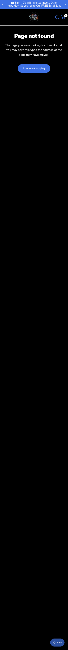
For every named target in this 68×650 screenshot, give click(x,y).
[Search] (57, 17)
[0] (62, 17)
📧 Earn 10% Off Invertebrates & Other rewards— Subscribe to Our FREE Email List (34, 4)
